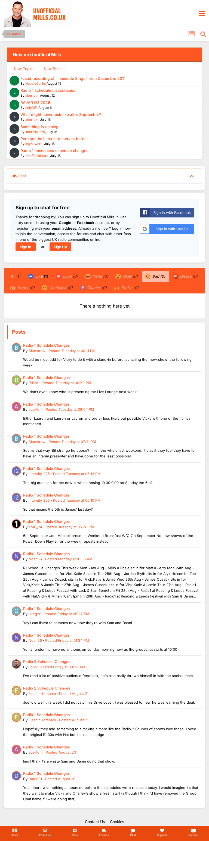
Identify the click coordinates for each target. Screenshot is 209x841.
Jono (33, 667)
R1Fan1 (34, 383)
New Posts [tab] (53, 69)
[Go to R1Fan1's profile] (16, 380)
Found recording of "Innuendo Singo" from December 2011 (72, 78)
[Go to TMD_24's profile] (16, 524)
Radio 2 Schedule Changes (46, 661)
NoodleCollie (35, 83)
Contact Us (95, 821)
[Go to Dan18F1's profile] (16, 775)
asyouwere (33, 144)
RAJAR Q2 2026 (35, 102)
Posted (72, 351)
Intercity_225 (35, 132)
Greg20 (35, 614)
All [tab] (16, 276)
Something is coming (39, 126)
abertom (31, 95)
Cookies (117, 821)
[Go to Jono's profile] (16, 664)
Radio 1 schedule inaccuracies (47, 90)
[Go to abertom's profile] (16, 406)
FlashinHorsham (42, 693)
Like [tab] (41, 276)
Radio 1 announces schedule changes (54, 150)
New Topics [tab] (24, 69)
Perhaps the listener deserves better (53, 138)
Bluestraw (37, 351)
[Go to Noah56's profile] (16, 556)
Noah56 (35, 559)
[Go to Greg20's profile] (16, 611)
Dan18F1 (35, 779)
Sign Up (60, 247)
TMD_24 (35, 527)
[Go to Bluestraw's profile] (16, 347)
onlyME (31, 108)
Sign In (25, 247)
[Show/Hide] (191, 175)
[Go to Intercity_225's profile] (16, 471)
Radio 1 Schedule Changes (46, 345)
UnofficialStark (36, 156)
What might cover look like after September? (60, 114)
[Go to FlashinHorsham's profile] (16, 690)
